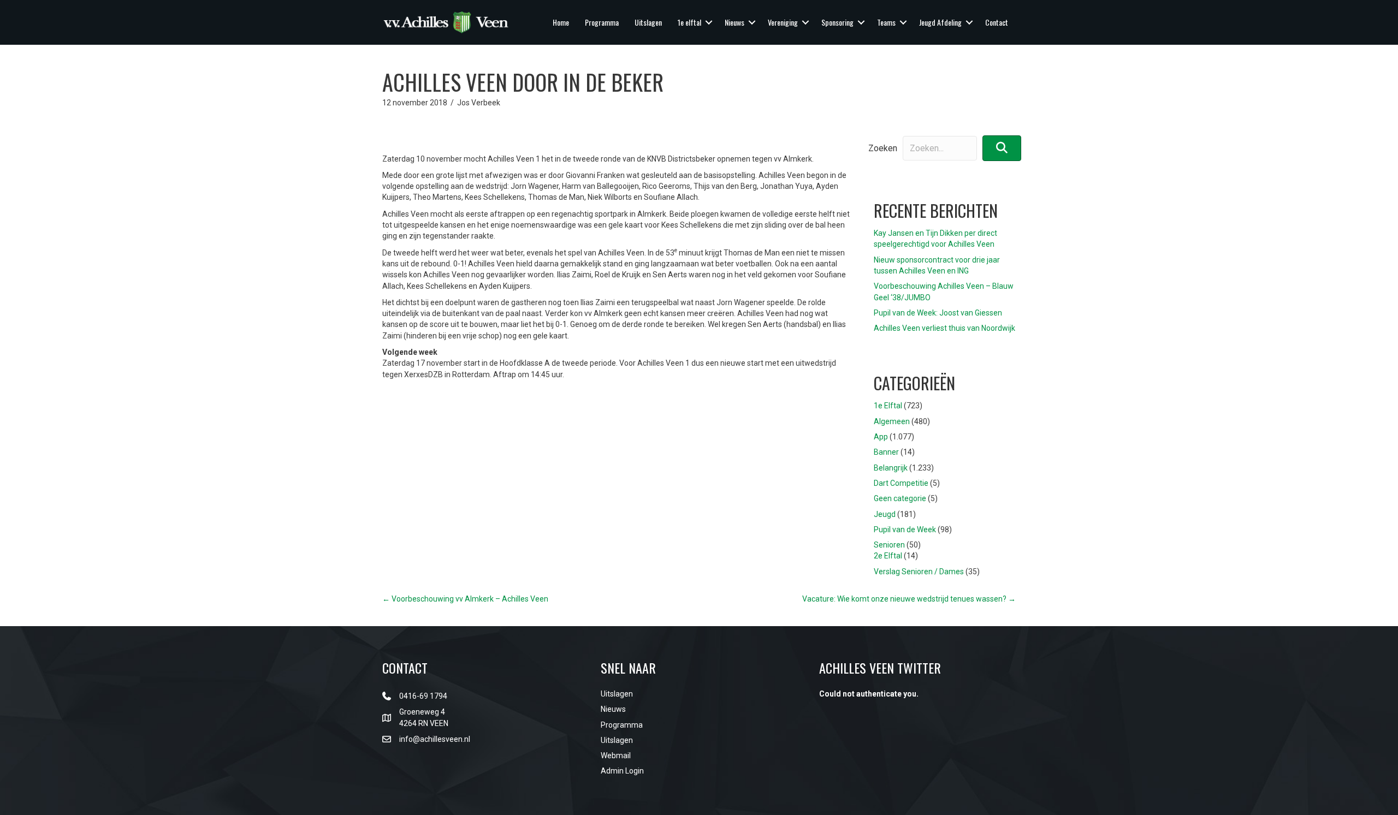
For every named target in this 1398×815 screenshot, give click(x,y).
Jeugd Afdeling (940, 22)
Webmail (616, 755)
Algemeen (892, 421)
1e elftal (689, 22)
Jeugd (885, 514)
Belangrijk (891, 467)
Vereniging (783, 22)
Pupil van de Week (905, 529)
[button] (708, 22)
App (881, 436)
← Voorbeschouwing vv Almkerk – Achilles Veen (465, 598)
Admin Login (622, 770)
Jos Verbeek (478, 102)
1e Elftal (888, 405)
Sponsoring (837, 22)
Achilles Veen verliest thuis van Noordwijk (944, 328)
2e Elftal (888, 555)
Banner (886, 452)
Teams (886, 22)
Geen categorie (900, 498)
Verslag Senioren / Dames (919, 571)
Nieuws (734, 22)
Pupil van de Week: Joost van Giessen (938, 312)
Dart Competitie (901, 483)
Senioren (889, 544)
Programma (602, 22)
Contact (996, 22)
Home (561, 22)
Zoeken (882, 148)
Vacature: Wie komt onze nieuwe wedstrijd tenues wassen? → (909, 598)
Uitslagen (648, 22)
